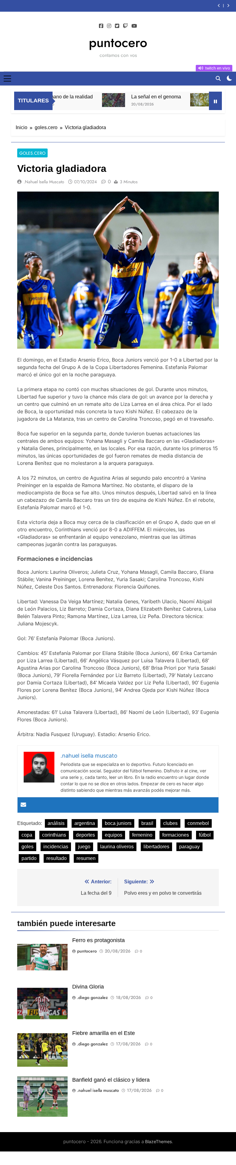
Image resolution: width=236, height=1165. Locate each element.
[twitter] (117, 26)
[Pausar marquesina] (215, 101)
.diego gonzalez (92, 997)
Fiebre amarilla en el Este (103, 1033)
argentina (84, 823)
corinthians (54, 835)
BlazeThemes (158, 1141)
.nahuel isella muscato (44, 182)
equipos (113, 835)
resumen (86, 858)
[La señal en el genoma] (99, 100)
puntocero (118, 42)
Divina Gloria (88, 987)
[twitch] (125, 26)
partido (29, 858)
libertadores (156, 846)
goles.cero (32, 153)
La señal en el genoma (142, 96)
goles (27, 846)
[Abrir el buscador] (218, 78)
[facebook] (101, 26)
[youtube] (134, 26)
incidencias (55, 846)
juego (84, 846)
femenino (142, 835)
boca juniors (118, 823)
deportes (85, 835)
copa (27, 835)
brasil (147, 823)
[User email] (23, 805)
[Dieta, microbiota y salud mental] (187, 99)
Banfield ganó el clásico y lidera (111, 1080)
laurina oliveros (117, 846)
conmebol (198, 823)
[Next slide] (228, 5)
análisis (56, 823)
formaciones (175, 835)
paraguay (189, 846)
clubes (170, 823)
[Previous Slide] (219, 5)
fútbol (205, 835)
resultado (56, 858)
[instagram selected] (109, 26)
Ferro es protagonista (98, 940)
